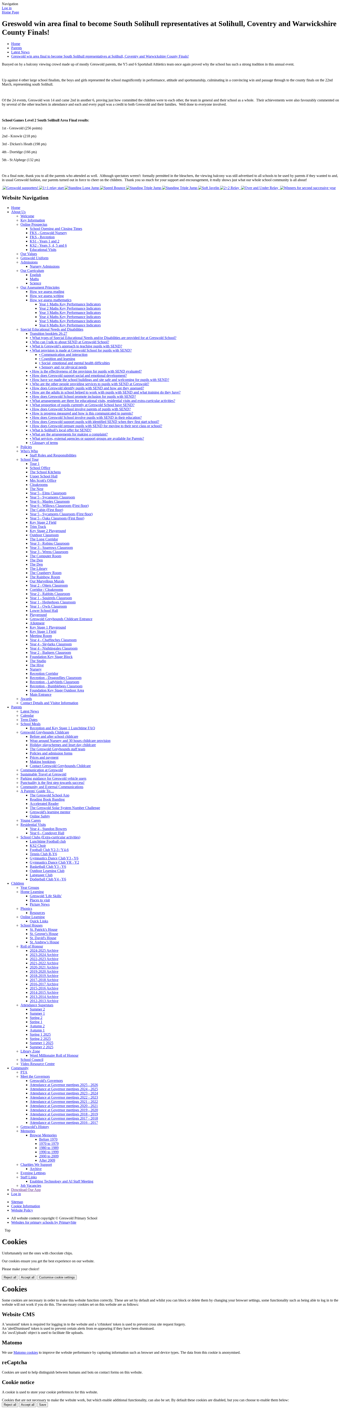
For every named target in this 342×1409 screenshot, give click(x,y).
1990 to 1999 (49, 1152)
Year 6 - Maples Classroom (50, 501)
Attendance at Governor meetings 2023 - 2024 (64, 1093)
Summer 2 (37, 1009)
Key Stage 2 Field (43, 522)
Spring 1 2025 (40, 1034)
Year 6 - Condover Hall (47, 833)
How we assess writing (47, 296)
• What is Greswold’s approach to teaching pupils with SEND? (76, 346)
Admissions (29, 262)
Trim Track (38, 527)
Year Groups (29, 888)
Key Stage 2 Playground (48, 531)
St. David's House (43, 938)
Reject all (10, 1277)
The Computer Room (45, 556)
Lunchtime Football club (48, 841)
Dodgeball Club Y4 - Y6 (48, 879)
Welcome (27, 216)
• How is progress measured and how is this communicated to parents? (81, 413)
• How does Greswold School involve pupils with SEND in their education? (86, 417)
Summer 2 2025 (41, 1047)
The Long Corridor (44, 539)
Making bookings (43, 762)
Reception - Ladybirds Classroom (54, 682)
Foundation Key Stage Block (51, 657)
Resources (37, 913)
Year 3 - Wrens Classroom (49, 552)
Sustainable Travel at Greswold (43, 774)
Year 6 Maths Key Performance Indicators (70, 325)
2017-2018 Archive (44, 980)
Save (42, 1404)
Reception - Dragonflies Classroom (55, 678)
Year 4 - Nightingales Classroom (53, 648)
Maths (34, 279)
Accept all (27, 1277)
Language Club (41, 875)
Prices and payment (44, 757)
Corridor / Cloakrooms (46, 590)
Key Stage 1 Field (43, 632)
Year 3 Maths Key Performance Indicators (70, 313)
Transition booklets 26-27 (48, 334)
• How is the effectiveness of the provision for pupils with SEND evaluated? (86, 371)
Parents (16, 48)
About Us (18, 212)
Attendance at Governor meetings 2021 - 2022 (64, 1102)
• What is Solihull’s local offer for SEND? (60, 430)
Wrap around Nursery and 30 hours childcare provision (70, 741)
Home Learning (32, 892)
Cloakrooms (39, 485)
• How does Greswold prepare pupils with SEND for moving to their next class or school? (96, 426)
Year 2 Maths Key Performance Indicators (70, 308)
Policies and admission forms (51, 753)
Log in (7, 8)
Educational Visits (43, 250)
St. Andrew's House (44, 942)
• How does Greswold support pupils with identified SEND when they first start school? (94, 422)
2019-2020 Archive (44, 971)
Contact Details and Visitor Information (49, 703)
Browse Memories (43, 1135)
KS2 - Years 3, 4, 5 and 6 (48, 245)
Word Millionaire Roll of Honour (54, 1055)
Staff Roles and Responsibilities (53, 455)
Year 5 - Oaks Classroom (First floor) (57, 518)
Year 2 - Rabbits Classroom (50, 594)
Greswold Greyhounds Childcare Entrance (61, 619)
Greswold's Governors (46, 1081)
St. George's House (44, 934)
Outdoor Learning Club (47, 871)
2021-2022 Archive (44, 963)
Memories (27, 1131)
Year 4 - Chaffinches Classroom (53, 640)
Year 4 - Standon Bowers (48, 829)
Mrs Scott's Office (43, 480)
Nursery (36, 669)
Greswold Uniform (34, 258)
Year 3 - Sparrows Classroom (51, 548)
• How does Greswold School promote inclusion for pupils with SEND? (83, 396)
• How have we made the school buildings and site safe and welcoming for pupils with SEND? (99, 380)
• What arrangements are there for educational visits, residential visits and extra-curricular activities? (102, 401)
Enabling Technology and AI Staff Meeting (61, 1181)
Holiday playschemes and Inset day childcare (63, 745)
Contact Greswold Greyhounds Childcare (60, 766)
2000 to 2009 (49, 1156)
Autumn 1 (37, 1030)
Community (20, 1068)
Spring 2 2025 (40, 1039)
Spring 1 (36, 1022)
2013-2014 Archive (44, 997)
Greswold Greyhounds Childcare (44, 732)
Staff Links (28, 1177)
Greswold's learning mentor (50, 812)
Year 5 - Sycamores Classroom (52, 497)
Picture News (40, 904)
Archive (36, 1169)
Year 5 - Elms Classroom (48, 493)
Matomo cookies (25, 1352)
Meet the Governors (35, 1076)
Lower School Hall (44, 611)
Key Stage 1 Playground (48, 627)
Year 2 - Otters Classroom (49, 585)
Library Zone (30, 1051)
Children (17, 883)
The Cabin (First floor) (46, 510)
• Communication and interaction (63, 355)
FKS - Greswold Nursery (48, 233)
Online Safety (40, 816)
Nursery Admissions (45, 266)
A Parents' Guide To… (37, 791)
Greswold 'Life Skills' (46, 896)
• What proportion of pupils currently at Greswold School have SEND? (82, 405)
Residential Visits (33, 825)
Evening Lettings (33, 1173)
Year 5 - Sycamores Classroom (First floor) (61, 514)
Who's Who (29, 451)
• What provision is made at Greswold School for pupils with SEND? (81, 350)
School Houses (31, 925)
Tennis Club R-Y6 (43, 854)
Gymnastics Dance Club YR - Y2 (54, 862)
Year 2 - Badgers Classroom (50, 652)
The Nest (36, 489)
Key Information (32, 220)
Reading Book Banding (47, 799)
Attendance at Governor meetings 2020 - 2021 (64, 1106)
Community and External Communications (51, 787)
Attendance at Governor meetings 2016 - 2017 (64, 1123)
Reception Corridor (44, 673)
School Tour (29, 459)
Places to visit (40, 900)
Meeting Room (41, 636)
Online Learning (32, 917)
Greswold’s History (34, 1127)
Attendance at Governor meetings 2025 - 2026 (64, 1085)
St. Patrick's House (43, 929)
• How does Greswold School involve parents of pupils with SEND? (80, 409)
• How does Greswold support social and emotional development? (78, 375)
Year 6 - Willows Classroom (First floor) (59, 506)
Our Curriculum (32, 271)
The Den (36, 560)
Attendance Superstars (36, 1005)
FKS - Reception (42, 237)
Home (15, 44)
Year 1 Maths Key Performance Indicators (70, 304)
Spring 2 (36, 1018)
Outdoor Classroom (44, 535)
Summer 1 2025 (41, 1043)
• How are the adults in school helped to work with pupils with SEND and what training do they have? (105, 392)
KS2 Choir (38, 846)
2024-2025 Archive (44, 950)
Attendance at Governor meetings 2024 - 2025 (64, 1089)
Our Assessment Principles (40, 287)
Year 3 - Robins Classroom (49, 543)
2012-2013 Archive (44, 1001)
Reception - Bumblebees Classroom (56, 686)
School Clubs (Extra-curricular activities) (50, 837)
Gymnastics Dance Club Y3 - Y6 (54, 858)
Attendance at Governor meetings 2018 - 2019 (64, 1114)
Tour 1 (35, 464)
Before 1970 (48, 1139)
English (35, 275)
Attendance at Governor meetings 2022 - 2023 (64, 1097)
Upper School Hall (43, 476)
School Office (40, 468)
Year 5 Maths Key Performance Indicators (70, 321)
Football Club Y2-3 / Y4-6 (49, 850)
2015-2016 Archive (44, 988)
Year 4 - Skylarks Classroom (51, 644)
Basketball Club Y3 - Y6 (48, 867)
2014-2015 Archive (44, 992)
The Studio (38, 661)
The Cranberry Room (45, 573)
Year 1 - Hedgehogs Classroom (53, 602)
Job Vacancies (30, 1185)
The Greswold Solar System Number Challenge (65, 808)
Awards (26, 699)
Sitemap (17, 1202)
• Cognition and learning (57, 359)
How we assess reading (47, 292)
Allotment (37, 623)
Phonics (26, 908)
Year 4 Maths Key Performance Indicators (70, 317)
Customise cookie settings (57, 1277)
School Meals (30, 724)
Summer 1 (37, 1013)
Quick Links (39, 921)
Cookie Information (25, 1206)
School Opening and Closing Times (56, 229)
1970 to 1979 (49, 1144)
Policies (26, 447)
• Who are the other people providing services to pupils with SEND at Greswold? (89, 384)
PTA (23, 1072)
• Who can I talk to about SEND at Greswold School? (69, 342)
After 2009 (47, 1160)
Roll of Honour (31, 946)
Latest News (20, 52)
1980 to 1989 (49, 1148)
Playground (38, 615)
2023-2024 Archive (44, 955)
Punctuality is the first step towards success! (52, 783)
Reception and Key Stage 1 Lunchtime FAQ (62, 728)
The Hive (37, 665)
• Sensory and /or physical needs (63, 367)
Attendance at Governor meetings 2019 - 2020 (64, 1110)
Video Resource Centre (37, 1064)
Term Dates (28, 720)
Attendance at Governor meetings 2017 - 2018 (64, 1118)
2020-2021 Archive (44, 967)
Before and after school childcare (54, 736)
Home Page (10, 12)
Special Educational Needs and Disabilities (51, 329)
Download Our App (26, 1190)
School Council (31, 1060)
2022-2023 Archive (44, 959)
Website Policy (22, 1210)
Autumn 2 (37, 1026)
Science (35, 283)
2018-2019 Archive (44, 976)
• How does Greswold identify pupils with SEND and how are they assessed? (87, 388)
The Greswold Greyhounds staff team (57, 749)
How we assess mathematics (50, 300)
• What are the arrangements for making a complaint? (69, 434)
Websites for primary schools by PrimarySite (43, 1222)
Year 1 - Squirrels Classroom (51, 598)
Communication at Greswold (41, 770)
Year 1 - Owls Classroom (48, 606)
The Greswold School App (49, 795)
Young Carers (30, 820)
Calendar (27, 715)
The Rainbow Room (45, 577)
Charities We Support (36, 1165)
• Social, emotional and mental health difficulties (74, 363)
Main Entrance (40, 694)
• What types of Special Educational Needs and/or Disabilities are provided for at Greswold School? (103, 338)
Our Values (28, 254)
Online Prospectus (33, 224)
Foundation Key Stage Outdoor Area (57, 690)
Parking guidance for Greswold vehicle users (53, 778)
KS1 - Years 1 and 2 (44, 241)
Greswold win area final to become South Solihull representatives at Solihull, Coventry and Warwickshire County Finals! (100, 56)
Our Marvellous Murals (47, 581)
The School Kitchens (45, 472)
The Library (38, 569)
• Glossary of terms (44, 443)
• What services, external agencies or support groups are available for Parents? (87, 438)
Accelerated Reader (44, 804)
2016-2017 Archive (44, 984)
